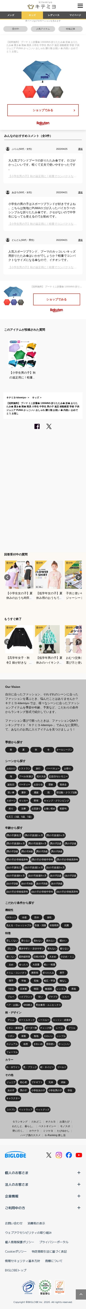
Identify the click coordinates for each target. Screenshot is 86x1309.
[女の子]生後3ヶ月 (55, 867)
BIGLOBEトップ (15, 1270)
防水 (36, 917)
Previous (7, 577)
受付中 (15, 29)
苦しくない (12, 940)
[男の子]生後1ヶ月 (33, 835)
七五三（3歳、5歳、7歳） (19, 816)
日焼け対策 (39, 956)
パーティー (24, 784)
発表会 (63, 784)
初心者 (23, 1082)
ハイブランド (26, 996)
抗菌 (66, 925)
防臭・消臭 (40, 925)
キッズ (32, 15)
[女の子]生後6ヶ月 (15, 875)
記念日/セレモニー (58, 776)
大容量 (36, 964)
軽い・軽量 (49, 964)
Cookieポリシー (16, 1251)
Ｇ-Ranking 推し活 (55, 1135)
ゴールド (61, 1067)
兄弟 (50, 1082)
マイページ (75, 15)
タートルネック (27, 1020)
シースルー (43, 1020)
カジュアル (12, 1044)
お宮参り (36, 808)
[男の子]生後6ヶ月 (15, 843)
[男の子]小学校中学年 (42, 859)
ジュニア (11, 1082)
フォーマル (12, 1052)
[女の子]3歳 (12, 883)
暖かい (63, 940)
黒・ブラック (30, 1067)
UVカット (11, 917)
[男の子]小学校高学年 (67, 859)
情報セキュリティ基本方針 (22, 1261)
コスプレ (11, 1109)
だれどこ (37, 1121)
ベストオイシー (47, 1126)
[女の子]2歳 (70, 875)
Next (79, 577)
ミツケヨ (48, 1130)
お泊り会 (38, 784)
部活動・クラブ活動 (66, 792)
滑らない (25, 940)
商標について (54, 1261)
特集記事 (70, 29)
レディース (53, 15)
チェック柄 (46, 1028)
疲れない (50, 940)
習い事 (11, 792)
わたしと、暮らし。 (23, 1126)
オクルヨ (51, 1121)
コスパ (65, 996)
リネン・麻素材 (14, 1028)
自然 (25, 1044)
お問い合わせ (14, 1223)
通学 (23, 792)
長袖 (36, 980)
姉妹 (63, 1082)
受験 (50, 784)
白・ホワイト (13, 1067)
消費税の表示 (36, 1223)
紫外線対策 (24, 956)
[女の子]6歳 (56, 883)
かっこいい (64, 1044)
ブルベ (11, 996)
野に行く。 (19, 1130)
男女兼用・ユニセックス (48, 1005)
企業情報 (11, 1196)
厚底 (73, 989)
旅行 (38, 768)
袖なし (63, 980)
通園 (36, 792)
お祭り (67, 768)
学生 (70, 1090)
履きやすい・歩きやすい (31, 948)
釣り (11, 808)
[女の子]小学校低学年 (17, 891)
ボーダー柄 (31, 1028)
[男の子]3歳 (12, 851)
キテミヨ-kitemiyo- (16, 397)
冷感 (24, 917)
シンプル (61, 1036)
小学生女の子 (38, 1090)
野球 (36, 800)
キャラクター (13, 1098)
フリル (71, 1028)
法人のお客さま (16, 1184)
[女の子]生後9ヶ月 (37, 875)
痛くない (11, 956)
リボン (11, 1036)
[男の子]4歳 (27, 851)
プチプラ (53, 996)
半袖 (23, 980)
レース (59, 1028)
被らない (64, 948)
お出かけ (11, 768)
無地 (36, 1036)
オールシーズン (64, 749)
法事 (23, 808)
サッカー (23, 800)
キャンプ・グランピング (56, 800)
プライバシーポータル (53, 1242)
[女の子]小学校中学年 (42, 891)
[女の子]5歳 (42, 883)
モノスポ (65, 1126)
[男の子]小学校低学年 (17, 859)
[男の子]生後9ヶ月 (37, 843)
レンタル (61, 989)
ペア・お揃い (13, 1005)
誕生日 (11, 784)
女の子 (11, 1090)
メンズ (10, 15)
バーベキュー (53, 768)
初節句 (63, 808)
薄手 (11, 980)
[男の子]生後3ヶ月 (55, 835)
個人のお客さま (16, 1172)
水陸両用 (54, 925)
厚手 (62, 972)
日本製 (23, 989)
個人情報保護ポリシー (19, 1242)
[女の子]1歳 (55, 875)
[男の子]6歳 (56, 851)
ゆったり (23, 964)
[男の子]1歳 (55, 843)
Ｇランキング (20, 1121)
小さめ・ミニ (67, 956)
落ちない (52, 948)
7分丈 (11, 989)
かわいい (48, 1036)
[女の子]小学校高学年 (67, 891)
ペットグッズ (42, 1109)
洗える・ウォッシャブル (19, 925)
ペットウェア (26, 1109)
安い (40, 996)
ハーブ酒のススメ (30, 1135)
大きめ (52, 956)
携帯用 (34, 972)
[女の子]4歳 (27, 883)
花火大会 (41, 776)
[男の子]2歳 (70, 843)
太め (11, 964)
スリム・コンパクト (16, 972)
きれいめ (38, 1044)
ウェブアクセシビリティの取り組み (28, 1232)
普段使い (50, 1044)
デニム (11, 1020)
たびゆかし (63, 1130)
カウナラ (34, 1130)
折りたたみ (48, 972)
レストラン (24, 768)
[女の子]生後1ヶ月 (33, 867)
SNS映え (28, 1005)
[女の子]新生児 (13, 867)
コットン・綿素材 (62, 1020)
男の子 (23, 1090)
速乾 (49, 917)
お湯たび (64, 1121)
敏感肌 (48, 989)
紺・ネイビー (47, 1067)
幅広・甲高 (49, 980)
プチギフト (37, 1082)
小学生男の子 (55, 1090)
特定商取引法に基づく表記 (49, 1251)
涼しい (11, 948)
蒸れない (38, 940)
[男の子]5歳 (42, 851)
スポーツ (11, 800)
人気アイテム (43, 29)
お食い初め (49, 808)
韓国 (36, 989)
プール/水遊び (26, 776)
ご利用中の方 (15, 1207)
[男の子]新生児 (13, 835)
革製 (23, 1036)
